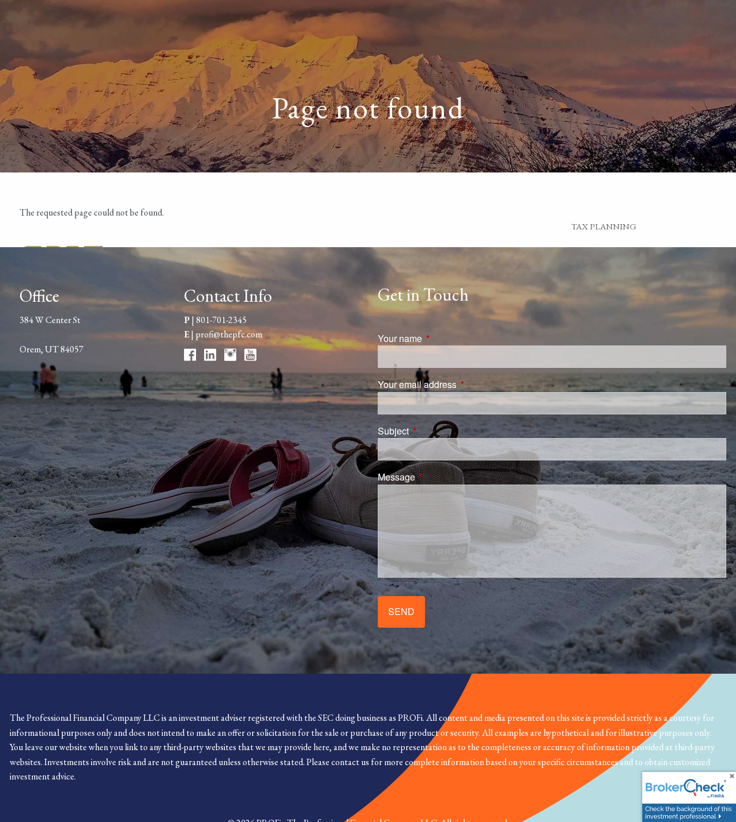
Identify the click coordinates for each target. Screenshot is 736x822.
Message (440, 476)
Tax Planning (604, 226)
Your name (443, 338)
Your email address (461, 384)
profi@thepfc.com (228, 334)
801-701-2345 (221, 320)
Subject (437, 430)
